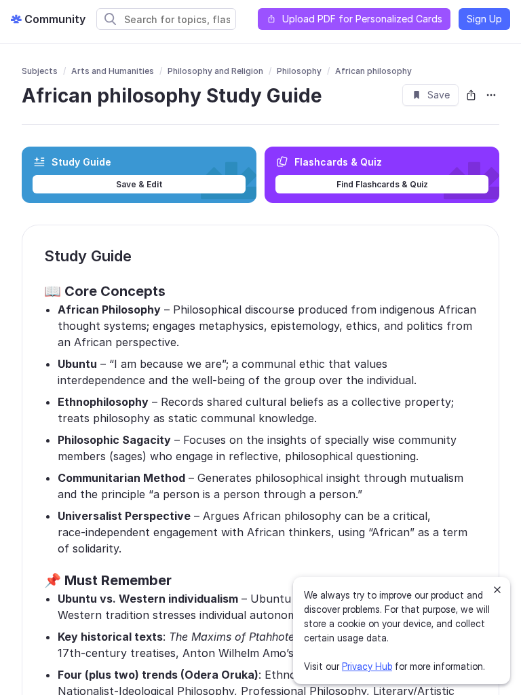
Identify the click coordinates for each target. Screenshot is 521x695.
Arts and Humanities (112, 71)
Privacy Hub (367, 666)
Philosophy (299, 71)
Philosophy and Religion (215, 71)
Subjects (40, 71)
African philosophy (373, 71)
